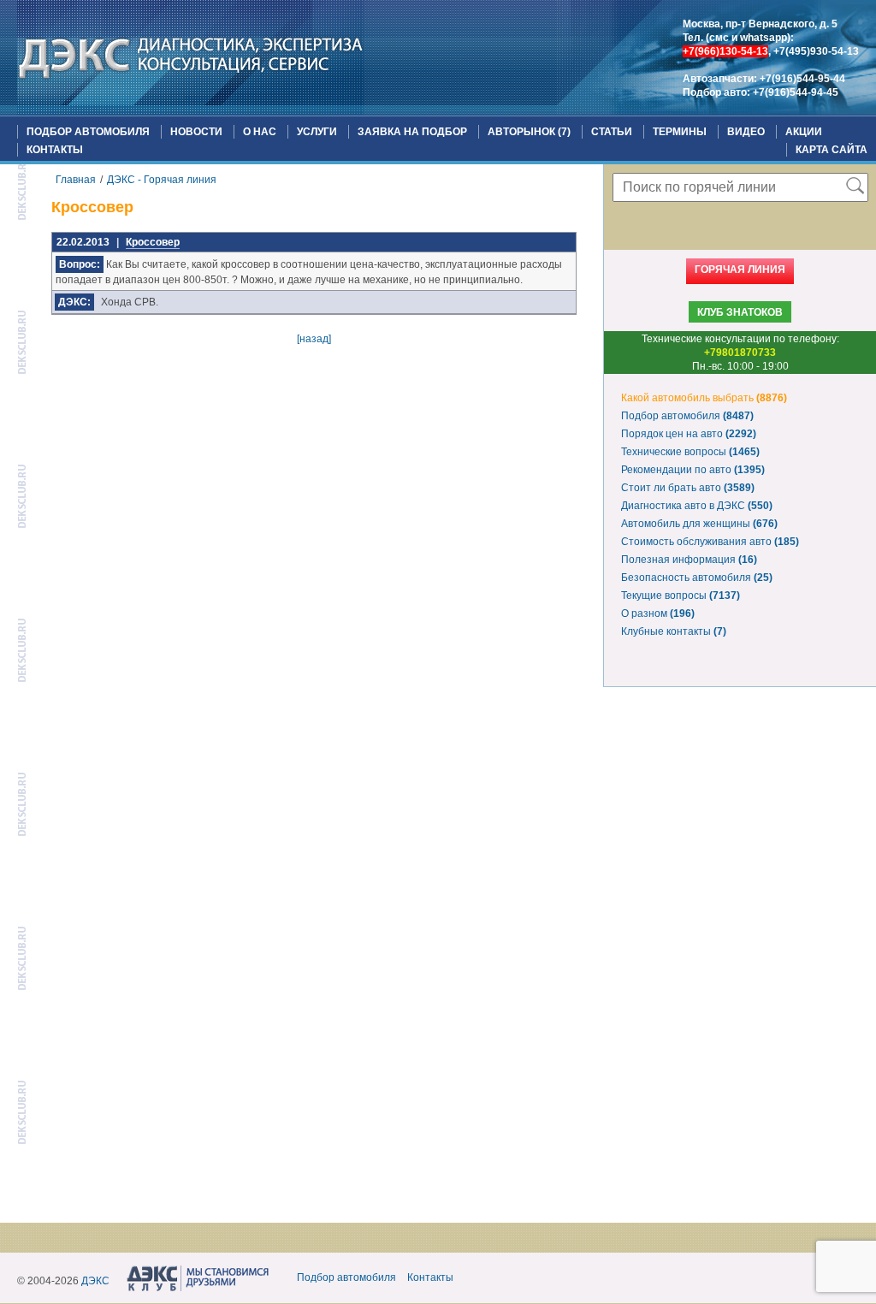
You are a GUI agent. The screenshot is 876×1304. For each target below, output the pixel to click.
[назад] (314, 339)
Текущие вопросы (680, 596)
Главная (76, 180)
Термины (680, 132)
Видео (746, 132)
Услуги (317, 132)
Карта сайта (831, 150)
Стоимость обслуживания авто (710, 542)
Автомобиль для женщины (699, 524)
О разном (658, 613)
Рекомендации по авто (693, 470)
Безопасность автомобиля (696, 578)
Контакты (55, 150)
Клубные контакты (673, 631)
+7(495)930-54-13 (816, 51)
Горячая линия (740, 270)
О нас (259, 132)
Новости (196, 132)
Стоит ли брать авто (688, 488)
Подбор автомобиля (88, 132)
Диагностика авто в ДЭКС (696, 506)
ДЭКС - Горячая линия (161, 180)
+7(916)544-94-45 (795, 92)
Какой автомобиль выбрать (704, 398)
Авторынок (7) (529, 132)
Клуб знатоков (740, 312)
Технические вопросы (690, 452)
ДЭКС (95, 1281)
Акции (803, 132)
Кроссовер (153, 242)
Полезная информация (689, 560)
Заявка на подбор (412, 132)
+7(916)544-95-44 (802, 79)
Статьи (611, 132)
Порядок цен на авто (688, 434)
